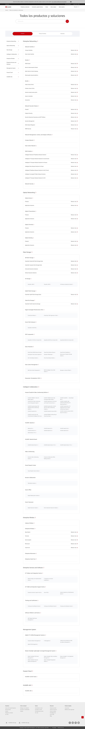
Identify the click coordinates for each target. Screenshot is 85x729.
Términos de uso (61, 727)
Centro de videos (53, 711)
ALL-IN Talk (52, 714)
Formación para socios (39, 711)
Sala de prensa (8, 709)
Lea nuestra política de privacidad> (59, 1)
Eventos (6, 711)
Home (6, 10)
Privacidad (54, 727)
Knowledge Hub (53, 712)
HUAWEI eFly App (25, 722)
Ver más (6, 714)
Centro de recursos (53, 709)
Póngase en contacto (9, 712)
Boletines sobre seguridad (69, 709)
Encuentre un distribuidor (24, 709)
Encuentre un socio (38, 709)
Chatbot (21, 711)
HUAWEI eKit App (12, 722)
